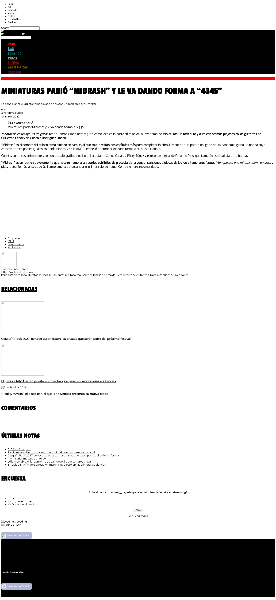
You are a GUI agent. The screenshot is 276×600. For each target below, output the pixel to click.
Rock (10, 4)
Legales (12, 554)
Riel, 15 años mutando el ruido (27, 458)
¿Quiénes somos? (19, 551)
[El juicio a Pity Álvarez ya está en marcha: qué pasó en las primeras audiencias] (22, 374)
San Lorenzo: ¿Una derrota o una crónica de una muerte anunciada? (51, 452)
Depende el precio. (24, 504)
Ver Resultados (138, 516)
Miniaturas (14, 247)
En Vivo (11, 16)
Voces (11, 13)
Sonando (12, 10)
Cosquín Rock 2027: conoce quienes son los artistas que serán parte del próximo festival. (66, 339)
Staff (11, 557)
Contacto (13, 560)
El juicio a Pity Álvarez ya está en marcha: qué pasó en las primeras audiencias (58, 381)
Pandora (12, 22)
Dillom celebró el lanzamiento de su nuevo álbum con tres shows (49, 461)
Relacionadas (19, 289)
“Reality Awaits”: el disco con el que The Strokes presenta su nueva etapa (54, 394)
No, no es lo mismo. (24, 501)
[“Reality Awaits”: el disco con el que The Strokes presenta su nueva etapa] (13, 387)
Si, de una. (18, 498)
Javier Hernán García (12, 112)
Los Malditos (14, 19)
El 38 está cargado (19, 449)
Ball (9, 7)
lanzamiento (16, 244)
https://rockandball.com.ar (18, 272)
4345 (11, 241)
